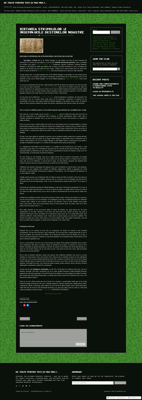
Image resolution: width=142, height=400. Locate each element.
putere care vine (53, 114)
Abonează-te (120, 383)
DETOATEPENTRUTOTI (54, 7)
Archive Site (8, 7)
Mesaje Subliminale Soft (107, 10)
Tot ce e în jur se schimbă (67, 35)
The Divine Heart (9, 10)
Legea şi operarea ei (102, 41)
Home (75, 7)
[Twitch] (16, 386)
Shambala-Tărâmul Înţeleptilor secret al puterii (31, 10)
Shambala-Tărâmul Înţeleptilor (121, 7)
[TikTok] (23, 386)
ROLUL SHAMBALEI (105, 7)
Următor (82, 319)
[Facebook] (26, 386)
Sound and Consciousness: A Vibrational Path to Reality (106, 86)
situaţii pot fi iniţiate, (44, 70)
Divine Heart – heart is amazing (88, 10)
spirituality (35, 35)
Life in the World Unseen (103, 45)
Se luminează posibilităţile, (49, 87)
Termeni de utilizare (22, 391)
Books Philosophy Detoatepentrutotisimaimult (27, 7)
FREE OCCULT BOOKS (66, 7)
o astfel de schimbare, (47, 97)
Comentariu (80, 344)
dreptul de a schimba (72, 79)
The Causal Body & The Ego (104, 43)
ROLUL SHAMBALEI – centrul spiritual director (62, 10)
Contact (45, 7)
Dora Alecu (47, 289)
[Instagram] (29, 386)
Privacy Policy (133, 10)
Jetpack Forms (82, 7)
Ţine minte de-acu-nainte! (53, 293)
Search (95, 30)
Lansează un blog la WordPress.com (115, 391)
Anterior (25, 319)
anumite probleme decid (44, 64)
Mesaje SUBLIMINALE (93, 7)
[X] (19, 386)
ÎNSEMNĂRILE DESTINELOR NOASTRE (50, 35)
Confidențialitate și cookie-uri (41, 391)
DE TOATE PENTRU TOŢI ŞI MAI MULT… (25, 3)
